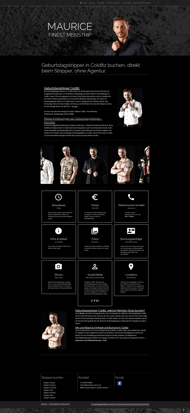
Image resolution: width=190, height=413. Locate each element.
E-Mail (146, 404)
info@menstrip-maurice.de (91, 385)
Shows (92, 3)
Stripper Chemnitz (50, 388)
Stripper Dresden (50, 385)
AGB (135, 404)
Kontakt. (75, 106)
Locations (126, 3)
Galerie (100, 3)
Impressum (113, 404)
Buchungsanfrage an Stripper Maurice (94, 388)
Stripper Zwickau (50, 398)
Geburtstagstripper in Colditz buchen (59, 404)
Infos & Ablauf (113, 3)
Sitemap (140, 404)
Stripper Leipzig (49, 382)
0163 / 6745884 (129, 216)
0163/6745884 (87, 382)
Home (84, 3)
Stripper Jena (48, 390)
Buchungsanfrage (141, 3)
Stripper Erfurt (48, 395)
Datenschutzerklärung (125, 404)
